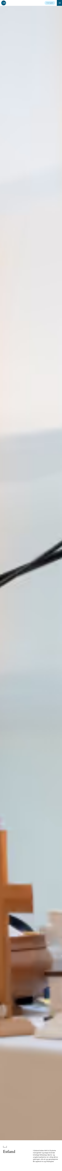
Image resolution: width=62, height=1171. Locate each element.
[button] (59, 3)
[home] (3, 3)
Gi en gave (49, 3)
